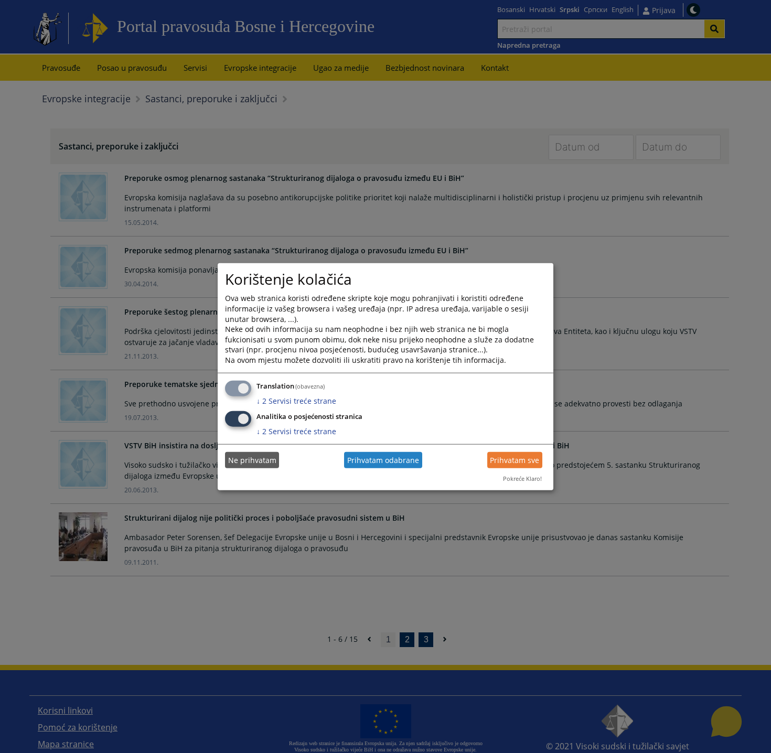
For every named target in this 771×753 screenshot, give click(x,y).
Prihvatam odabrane (383, 460)
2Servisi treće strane (296, 400)
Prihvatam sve (514, 460)
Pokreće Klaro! (522, 478)
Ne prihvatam (252, 460)
